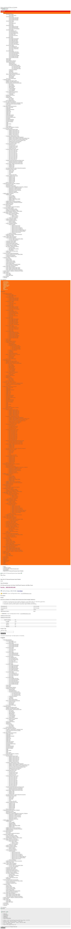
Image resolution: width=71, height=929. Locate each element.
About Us (5, 913)
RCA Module (5, 569)
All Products (5, 914)
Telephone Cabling (7, 567)
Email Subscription (7, 918)
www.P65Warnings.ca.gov (26, 593)
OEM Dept (5, 917)
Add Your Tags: (4, 630)
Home (4, 566)
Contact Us (5, 915)
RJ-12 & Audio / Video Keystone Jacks (11, 568)
